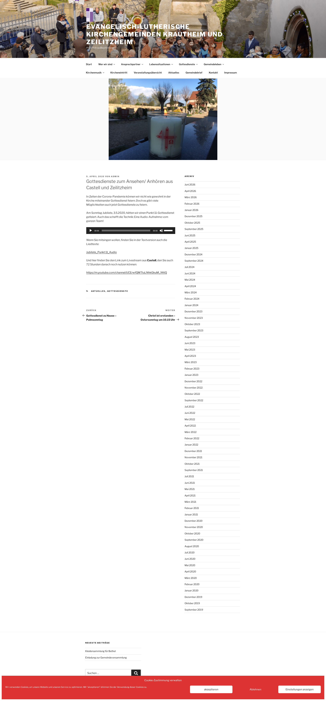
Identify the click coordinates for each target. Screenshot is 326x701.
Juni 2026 (190, 184)
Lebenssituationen (159, 64)
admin (115, 176)
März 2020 (191, 577)
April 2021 (190, 495)
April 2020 (190, 571)
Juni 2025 (190, 235)
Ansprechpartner (130, 64)
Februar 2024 (192, 298)
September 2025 (194, 229)
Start (89, 64)
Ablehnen (255, 689)
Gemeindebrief (194, 72)
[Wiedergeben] (90, 230)
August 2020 (192, 546)
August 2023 (192, 336)
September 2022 (194, 400)
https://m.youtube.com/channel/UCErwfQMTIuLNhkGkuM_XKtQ (126, 272)
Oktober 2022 (192, 393)
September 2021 (194, 470)
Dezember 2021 (193, 451)
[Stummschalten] (161, 230)
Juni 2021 (190, 482)
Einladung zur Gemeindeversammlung (106, 657)
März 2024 (191, 292)
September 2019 (194, 609)
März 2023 (191, 362)
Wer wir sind (105, 64)
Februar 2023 (192, 368)
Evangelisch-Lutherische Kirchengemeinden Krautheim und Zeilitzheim (154, 34)
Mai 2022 (190, 419)
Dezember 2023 (193, 311)
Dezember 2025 (193, 216)
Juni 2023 (190, 343)
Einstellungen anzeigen (300, 689)
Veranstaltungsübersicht (148, 72)
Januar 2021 (191, 514)
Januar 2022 (191, 444)
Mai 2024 (190, 279)
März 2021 (190, 501)
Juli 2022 (189, 406)
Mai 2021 (190, 489)
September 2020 (194, 539)
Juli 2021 (189, 476)
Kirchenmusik (94, 72)
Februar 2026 (192, 203)
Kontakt (213, 72)
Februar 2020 (192, 584)
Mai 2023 (190, 349)
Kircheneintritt (118, 72)
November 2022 (194, 387)
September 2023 (194, 330)
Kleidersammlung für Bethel (100, 651)
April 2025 (190, 241)
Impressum (230, 72)
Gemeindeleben (212, 64)
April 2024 (190, 286)
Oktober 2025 (192, 222)
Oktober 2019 (192, 603)
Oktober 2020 (192, 533)
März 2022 (190, 432)
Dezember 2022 (193, 381)
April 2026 (190, 191)
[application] (130, 230)
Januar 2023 (191, 374)
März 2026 (191, 197)
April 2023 (190, 355)
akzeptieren (211, 689)
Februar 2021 (192, 508)
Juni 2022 (190, 412)
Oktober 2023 (192, 324)
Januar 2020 (191, 590)
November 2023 (194, 317)
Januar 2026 (191, 210)
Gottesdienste (187, 64)
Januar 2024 (191, 305)
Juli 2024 (189, 267)
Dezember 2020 (194, 520)
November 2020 (194, 527)
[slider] (169, 230)
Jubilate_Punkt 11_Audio (101, 252)
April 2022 (190, 425)
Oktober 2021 (192, 463)
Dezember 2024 (193, 254)
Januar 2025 (191, 248)
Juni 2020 (190, 558)
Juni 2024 (190, 273)
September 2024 (194, 260)
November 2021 (193, 457)
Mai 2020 (190, 565)
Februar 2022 (192, 438)
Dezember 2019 (193, 596)
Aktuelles (173, 72)
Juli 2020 (190, 552)
